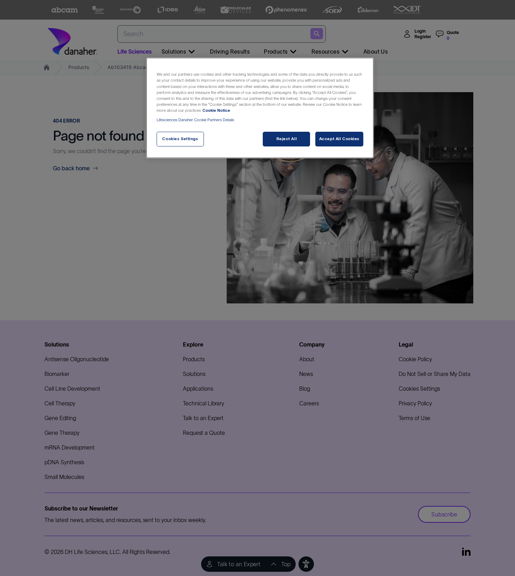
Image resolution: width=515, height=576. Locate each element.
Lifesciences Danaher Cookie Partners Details (195, 120)
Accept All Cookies (339, 139)
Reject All (286, 139)
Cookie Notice (216, 110)
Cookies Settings (180, 139)
